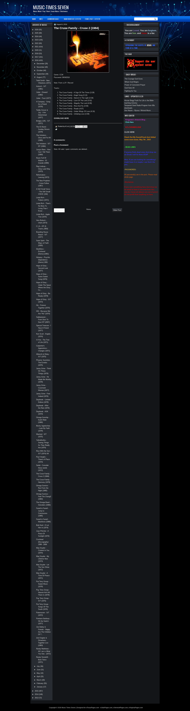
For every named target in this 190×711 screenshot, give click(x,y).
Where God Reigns (132, 82)
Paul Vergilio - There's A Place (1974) (43, 459)
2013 (37, 698)
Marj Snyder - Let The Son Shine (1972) (42, 567)
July (38, 666)
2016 (37, 60)
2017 (37, 57)
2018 (37, 53)
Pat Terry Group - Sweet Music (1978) (42, 583)
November (41, 67)
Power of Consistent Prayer (135, 85)
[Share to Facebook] (83, 126)
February (40, 683)
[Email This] (76, 126)
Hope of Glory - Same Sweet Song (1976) (42, 276)
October (40, 70)
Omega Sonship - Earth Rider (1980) (42, 419)
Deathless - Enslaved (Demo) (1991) (42, 251)
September (41, 74)
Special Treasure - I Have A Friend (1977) (43, 328)
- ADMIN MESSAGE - (53, 19)
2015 (37, 691)
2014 (37, 694)
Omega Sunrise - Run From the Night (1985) (42, 488)
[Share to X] (81, 126)
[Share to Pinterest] (86, 126)
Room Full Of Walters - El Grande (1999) (42, 160)
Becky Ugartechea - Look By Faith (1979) (43, 428)
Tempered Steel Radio (132, 105)
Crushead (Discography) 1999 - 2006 (42, 541)
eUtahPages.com (106, 708)
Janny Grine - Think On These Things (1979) (43, 371)
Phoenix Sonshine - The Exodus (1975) (43, 362)
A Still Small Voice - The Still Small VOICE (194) (43, 191)
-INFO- (41, 19)
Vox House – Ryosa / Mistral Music (137, 110)
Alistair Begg (129, 100)
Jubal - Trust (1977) (43, 98)
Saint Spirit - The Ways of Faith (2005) (42, 243)
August (40, 77)
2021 (37, 47)
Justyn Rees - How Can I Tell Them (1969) (43, 152)
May (38, 673)
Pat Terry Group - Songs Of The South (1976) (42, 606)
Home (88, 209)
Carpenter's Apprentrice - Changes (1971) (43, 348)
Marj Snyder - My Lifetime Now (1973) (42, 558)
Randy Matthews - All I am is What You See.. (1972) (43, 651)
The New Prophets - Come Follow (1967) (43, 183)
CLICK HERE (129, 132)
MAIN (34, 19)
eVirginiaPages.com (136, 708)
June (39, 670)
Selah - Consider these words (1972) (42, 467)
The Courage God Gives (134, 79)
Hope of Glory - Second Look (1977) (42, 268)
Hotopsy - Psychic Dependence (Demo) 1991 (43, 259)
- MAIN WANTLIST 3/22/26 (72, 19)
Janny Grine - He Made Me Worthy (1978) (43, 379)
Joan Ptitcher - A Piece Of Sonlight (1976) (42, 533)
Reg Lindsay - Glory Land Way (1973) (43, 168)
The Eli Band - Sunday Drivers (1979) (43, 129)
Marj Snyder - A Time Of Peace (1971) (43, 575)
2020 (37, 50)
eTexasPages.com (92, 708)
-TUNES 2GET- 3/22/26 (92, 19)
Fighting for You (130, 91)
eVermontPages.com (120, 708)
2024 (37, 36)
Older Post (117, 210)
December (41, 64)
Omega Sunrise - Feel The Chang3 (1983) (43, 496)
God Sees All (129, 88)
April (39, 676)
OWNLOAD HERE (62, 118)
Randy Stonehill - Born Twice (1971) (42, 659)
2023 (37, 40)
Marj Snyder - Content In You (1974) (42, 550)
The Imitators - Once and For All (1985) (43, 137)
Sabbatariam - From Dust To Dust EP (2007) (43, 319)
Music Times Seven (51, 7)
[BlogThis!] (78, 126)
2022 (37, 43)
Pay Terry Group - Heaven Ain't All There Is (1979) (43, 592)
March (39, 680)
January (40, 687)
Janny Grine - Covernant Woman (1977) (42, 387)
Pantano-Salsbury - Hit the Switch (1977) (43, 621)
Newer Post (59, 210)
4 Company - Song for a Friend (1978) (43, 104)
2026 (37, 30)
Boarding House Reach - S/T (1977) (42, 234)
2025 (37, 33)
